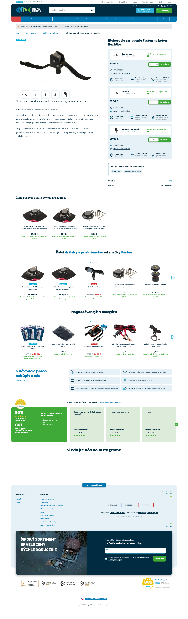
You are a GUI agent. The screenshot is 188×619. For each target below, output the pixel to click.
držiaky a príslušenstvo (84, 252)
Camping (56, 19)
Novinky (24, 19)
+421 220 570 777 (117, 512)
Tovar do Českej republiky (96, 599)
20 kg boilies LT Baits (39, 26)
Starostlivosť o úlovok (129, 19)
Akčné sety (33, 19)
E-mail (108, 549)
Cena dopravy (45, 518)
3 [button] (94, 262)
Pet (160, 19)
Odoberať (159, 558)
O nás (161, 2)
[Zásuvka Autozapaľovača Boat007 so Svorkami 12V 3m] (125, 333)
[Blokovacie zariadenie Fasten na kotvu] (25, 94)
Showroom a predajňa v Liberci (30, 2)
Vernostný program (148, 2)
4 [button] (96, 262)
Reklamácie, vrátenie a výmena (51, 505)
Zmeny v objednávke (47, 525)
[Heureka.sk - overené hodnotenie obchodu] (20, 403)
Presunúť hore (96, 485)
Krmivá (63, 19)
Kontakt (169, 2)
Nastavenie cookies (47, 515)
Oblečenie (115, 19)
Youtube (145, 505)
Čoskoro (166, 19)
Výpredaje (15, 19)
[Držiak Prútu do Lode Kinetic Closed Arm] (155, 333)
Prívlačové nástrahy (75, 19)
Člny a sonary (144, 19)
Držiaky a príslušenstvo (51, 33)
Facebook (129, 505)
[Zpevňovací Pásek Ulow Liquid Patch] (63, 333)
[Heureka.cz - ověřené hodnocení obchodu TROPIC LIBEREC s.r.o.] (157, 583)
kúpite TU (84, 26)
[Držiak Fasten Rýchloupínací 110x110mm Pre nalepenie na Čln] (64, 216)
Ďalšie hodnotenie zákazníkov (110, 403)
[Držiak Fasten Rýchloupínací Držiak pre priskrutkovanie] (94, 216)
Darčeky (154, 19)
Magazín (134, 2)
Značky (173, 19)
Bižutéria (88, 19)
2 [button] (92, 262)
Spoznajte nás (21, 380)
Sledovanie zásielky (47, 509)
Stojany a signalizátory (101, 19)
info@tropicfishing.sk (148, 512)
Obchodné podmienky (48, 522)
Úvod (17, 33)
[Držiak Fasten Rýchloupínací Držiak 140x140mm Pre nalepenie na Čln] (34, 216)
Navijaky (48, 19)
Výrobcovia (44, 502)
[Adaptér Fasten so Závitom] (155, 274)
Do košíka (164, 64)
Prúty (41, 19)
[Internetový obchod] (28, 10)
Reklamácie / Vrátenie (108, 2)
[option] (25, 94)
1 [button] (90, 262)
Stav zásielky (123, 2)
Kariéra (42, 512)
